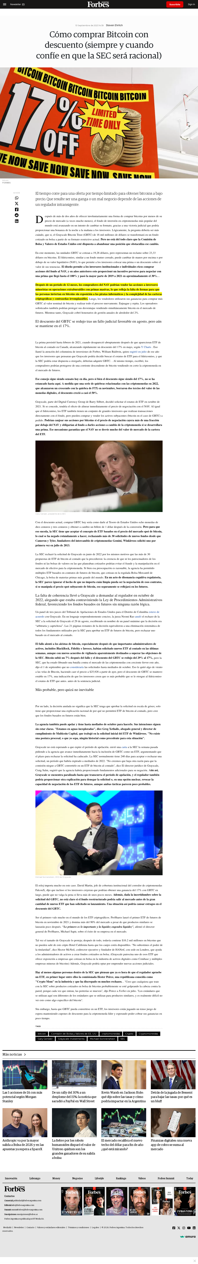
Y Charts (146, 347)
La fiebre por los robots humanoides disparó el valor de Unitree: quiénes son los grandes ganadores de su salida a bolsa (73, 1149)
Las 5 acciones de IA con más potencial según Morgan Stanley (22, 1097)
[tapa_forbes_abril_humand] (94, 1201)
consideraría (77, 667)
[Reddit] (16, 215)
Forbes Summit (166, 1178)
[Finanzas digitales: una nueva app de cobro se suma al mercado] (173, 1122)
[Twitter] (16, 204)
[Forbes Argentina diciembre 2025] (139, 1201)
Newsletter (19, 1228)
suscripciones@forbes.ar (27, 1214)
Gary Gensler (45, 1038)
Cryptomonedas (148, 1033)
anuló (138, 616)
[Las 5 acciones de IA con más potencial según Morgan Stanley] (24, 1074)
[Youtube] (189, 1228)
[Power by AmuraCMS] (188, 1236)
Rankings (121, 1178)
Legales (95, 1228)
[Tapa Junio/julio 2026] (71, 1201)
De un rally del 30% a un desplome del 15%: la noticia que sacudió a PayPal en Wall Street (74, 1097)
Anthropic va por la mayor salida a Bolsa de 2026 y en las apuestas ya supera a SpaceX (23, 1145)
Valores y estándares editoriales (51, 1228)
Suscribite (174, 4)
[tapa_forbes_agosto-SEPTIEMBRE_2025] (184, 1201)
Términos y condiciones (78, 1228)
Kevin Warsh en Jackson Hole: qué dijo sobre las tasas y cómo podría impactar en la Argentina (123, 1097)
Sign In (191, 4)
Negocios (77, 1178)
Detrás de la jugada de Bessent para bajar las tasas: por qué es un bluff (171, 1097)
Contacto (30, 1228)
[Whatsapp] (16, 198)
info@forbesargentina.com (23, 1205)
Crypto (129, 1033)
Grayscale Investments (71, 1038)
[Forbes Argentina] (99, 4)
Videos (142, 1178)
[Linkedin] (16, 221)
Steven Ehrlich (114, 25)
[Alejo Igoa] (116, 1201)
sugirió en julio (138, 351)
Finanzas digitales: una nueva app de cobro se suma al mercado (171, 1145)
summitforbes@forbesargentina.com (26, 1210)
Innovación (11, 1178)
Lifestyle (99, 1178)
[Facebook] (16, 210)
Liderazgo (34, 1178)
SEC (123, 1038)
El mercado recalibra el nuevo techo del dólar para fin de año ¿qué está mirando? (122, 1145)
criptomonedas (111, 1033)
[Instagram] (183, 1228)
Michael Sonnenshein (102, 1038)
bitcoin (42, 1033)
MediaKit (7, 1228)
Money (56, 1178)
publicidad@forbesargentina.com (27, 1201)
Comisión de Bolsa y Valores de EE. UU (73, 1033)
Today (189, 1178)
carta (124, 747)
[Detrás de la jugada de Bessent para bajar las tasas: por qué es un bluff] (173, 1074)
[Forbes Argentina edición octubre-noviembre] (162, 1201)
